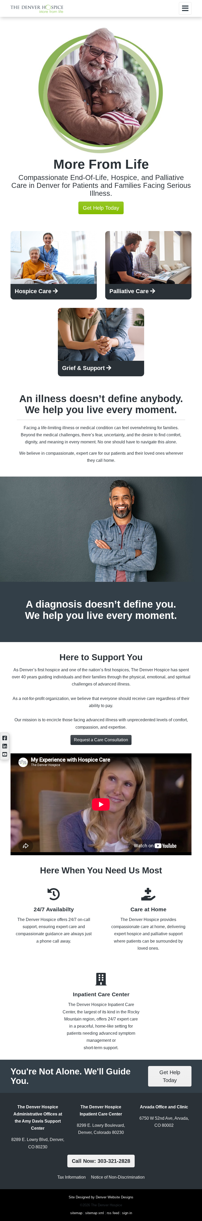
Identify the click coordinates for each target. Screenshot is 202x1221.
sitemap (76, 1213)
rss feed (113, 1213)
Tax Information (71, 1177)
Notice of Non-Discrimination (118, 1177)
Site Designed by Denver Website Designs (101, 1197)
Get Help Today (101, 208)
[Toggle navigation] (185, 8)
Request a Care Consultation (101, 740)
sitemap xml (94, 1213)
